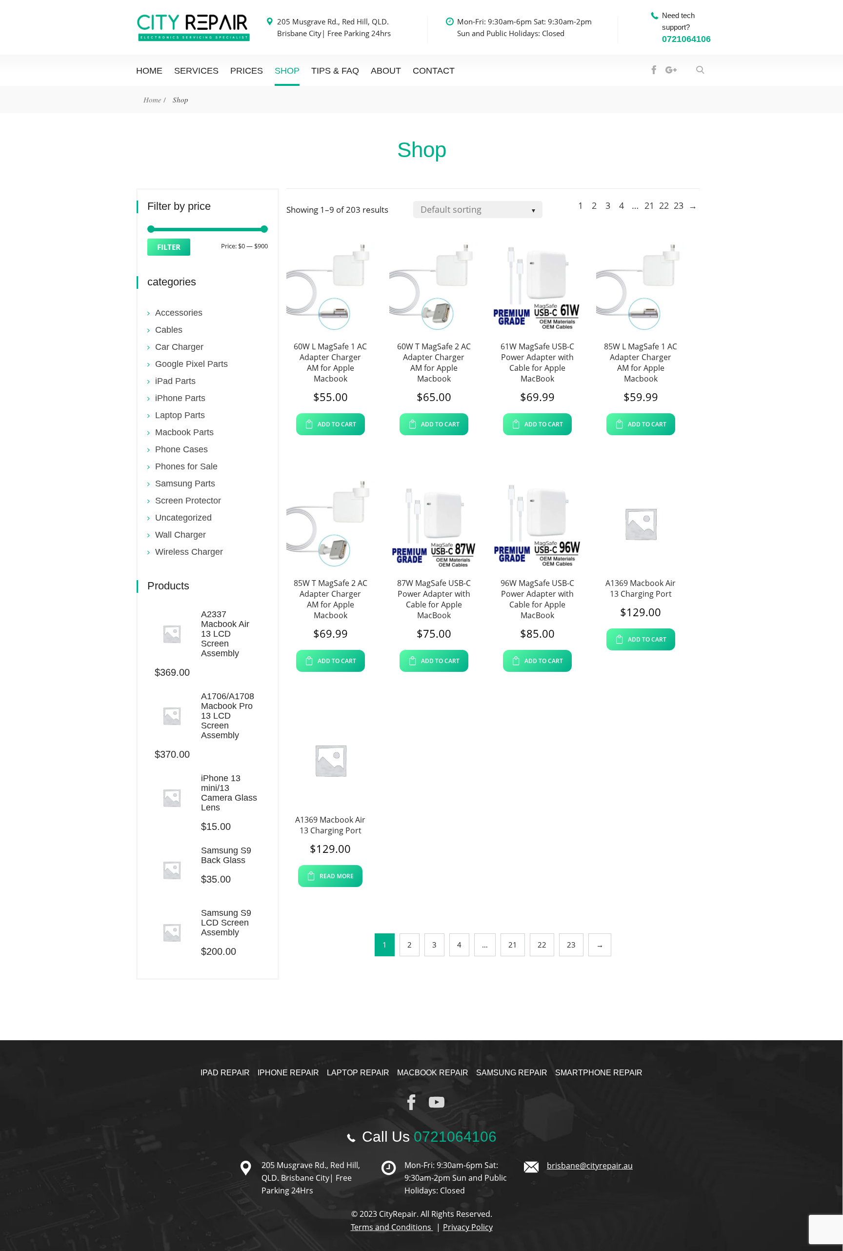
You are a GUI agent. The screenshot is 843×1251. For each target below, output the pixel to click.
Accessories (178, 313)
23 (678, 205)
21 (649, 205)
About (386, 71)
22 (664, 205)
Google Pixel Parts (191, 364)
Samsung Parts (185, 483)
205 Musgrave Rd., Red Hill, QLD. (333, 21)
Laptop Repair (358, 1073)
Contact (434, 71)
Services (196, 71)
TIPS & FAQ (335, 71)
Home (152, 99)
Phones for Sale (186, 466)
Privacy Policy (468, 1227)
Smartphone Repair (598, 1073)
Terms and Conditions (392, 1227)
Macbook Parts (184, 432)
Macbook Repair (432, 1073)
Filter (169, 247)
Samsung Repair (511, 1073)
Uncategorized (183, 518)
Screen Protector (188, 500)
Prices (246, 71)
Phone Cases (181, 449)
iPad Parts (175, 381)
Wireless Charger (189, 552)
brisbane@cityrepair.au (590, 1165)
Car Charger (179, 347)
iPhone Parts (180, 398)
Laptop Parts (180, 415)
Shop (287, 71)
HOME (149, 71)
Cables (168, 330)
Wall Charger (180, 535)
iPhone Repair (288, 1073)
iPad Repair (225, 1073)
